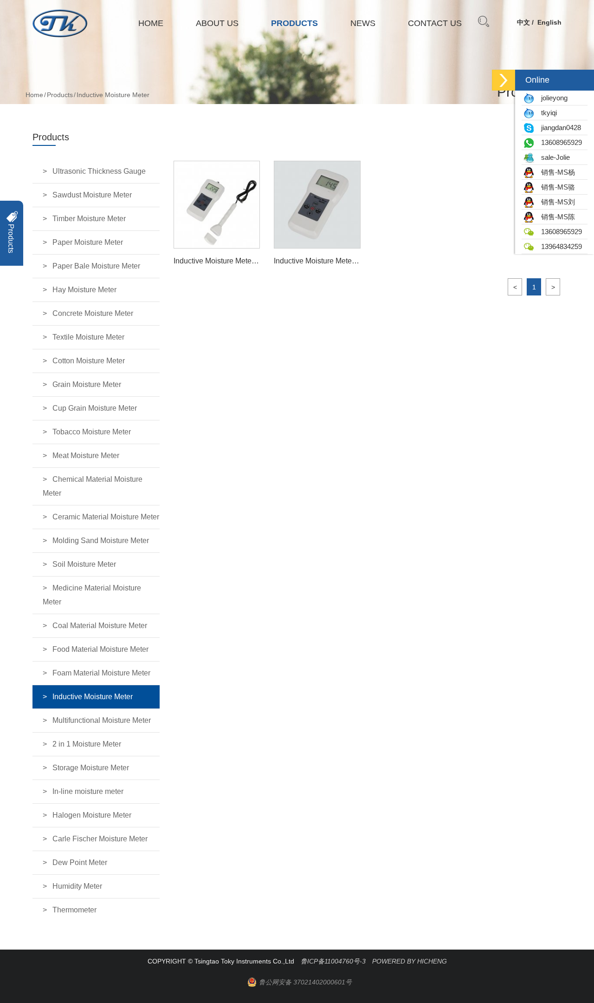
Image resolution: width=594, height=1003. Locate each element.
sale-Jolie (553, 157)
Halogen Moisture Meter (91, 815)
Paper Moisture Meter (87, 242)
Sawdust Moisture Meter (92, 195)
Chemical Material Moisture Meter (92, 486)
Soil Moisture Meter (84, 564)
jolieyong (552, 98)
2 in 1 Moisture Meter (86, 744)
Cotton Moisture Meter (88, 361)
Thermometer (74, 910)
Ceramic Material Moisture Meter (105, 517)
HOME (150, 23)
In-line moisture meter (87, 791)
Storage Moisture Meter (90, 768)
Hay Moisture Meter (84, 290)
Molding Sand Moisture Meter (100, 540)
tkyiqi (546, 113)
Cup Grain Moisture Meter (94, 408)
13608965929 (559, 142)
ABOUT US (217, 23)
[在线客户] (503, 80)
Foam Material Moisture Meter (101, 673)
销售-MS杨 (555, 172)
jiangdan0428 (558, 127)
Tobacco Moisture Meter (91, 432)
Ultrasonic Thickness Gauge (99, 171)
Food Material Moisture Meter (100, 649)
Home (34, 94)
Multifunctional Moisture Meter (101, 720)
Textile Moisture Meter (88, 337)
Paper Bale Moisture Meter (96, 266)
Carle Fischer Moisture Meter (100, 839)
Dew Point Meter (79, 862)
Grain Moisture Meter (86, 384)
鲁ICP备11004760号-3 (333, 961)
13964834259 (559, 246)
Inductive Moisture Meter (92, 697)
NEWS (362, 23)
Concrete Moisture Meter (92, 313)
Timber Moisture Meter (89, 219)
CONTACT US (435, 23)
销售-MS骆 (555, 187)
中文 (523, 22)
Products (60, 94)
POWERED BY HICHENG (409, 961)
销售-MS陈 (555, 217)
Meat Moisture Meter (85, 455)
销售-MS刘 (555, 202)
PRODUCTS (294, 23)
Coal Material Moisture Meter (99, 625)
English (549, 22)
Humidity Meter (77, 886)
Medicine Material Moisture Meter (92, 595)
